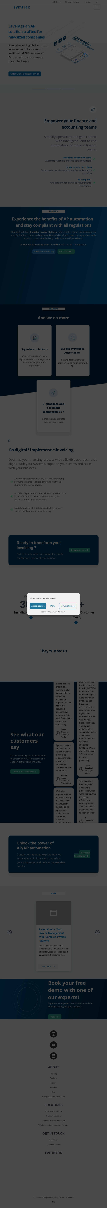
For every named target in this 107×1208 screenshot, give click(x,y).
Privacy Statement (58, 612)
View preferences (68, 606)
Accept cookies (38, 606)
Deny (52, 606)
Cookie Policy (46, 612)
